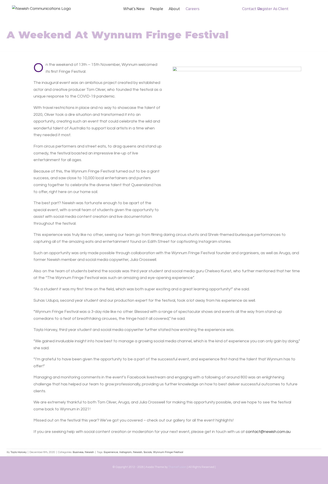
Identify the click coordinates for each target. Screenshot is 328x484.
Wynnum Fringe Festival (168, 452)
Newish (89, 452)
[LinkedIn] (172, 479)
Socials (147, 452)
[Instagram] (156, 479)
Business (78, 452)
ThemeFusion (177, 467)
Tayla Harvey (18, 452)
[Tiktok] (164, 479)
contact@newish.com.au (268, 432)
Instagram (125, 452)
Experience (111, 452)
